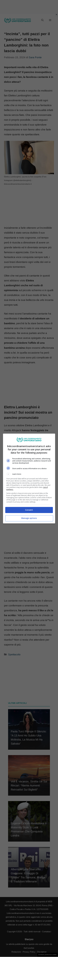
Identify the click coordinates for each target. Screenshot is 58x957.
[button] (29, 474)
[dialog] (29, 478)
